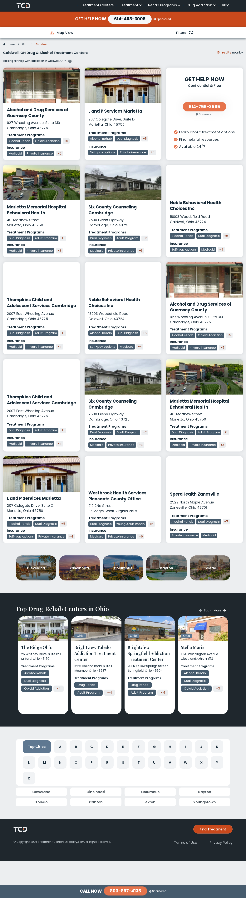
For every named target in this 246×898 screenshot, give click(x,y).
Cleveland (41, 791)
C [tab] (91, 746)
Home (11, 44)
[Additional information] (70, 60)
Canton (96, 802)
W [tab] (185, 762)
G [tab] (154, 746)
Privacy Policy (221, 842)
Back (207, 610)
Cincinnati (95, 791)
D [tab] (107, 746)
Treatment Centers (97, 5)
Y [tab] (217, 762)
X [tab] (201, 762)
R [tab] (107, 762)
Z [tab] (29, 778)
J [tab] (201, 746)
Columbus (150, 791)
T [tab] (139, 762)
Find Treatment (213, 829)
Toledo (41, 802)
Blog (225, 5)
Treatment (129, 5)
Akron (150, 802)
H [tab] (170, 746)
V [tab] (170, 762)
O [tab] (76, 762)
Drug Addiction (199, 5)
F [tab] (139, 746)
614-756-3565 (204, 107)
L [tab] (29, 762)
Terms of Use (185, 842)
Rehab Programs (162, 5)
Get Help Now (90, 19)
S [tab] (123, 762)
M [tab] (44, 762)
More (218, 610)
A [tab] (60, 746)
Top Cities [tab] (37, 746)
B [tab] (76, 746)
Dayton (204, 791)
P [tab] (92, 762)
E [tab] (123, 746)
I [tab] (185, 746)
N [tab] (60, 762)
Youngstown (204, 802)
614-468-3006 (129, 19)
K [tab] (217, 746)
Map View (65, 32)
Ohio (25, 44)
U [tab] (154, 762)
